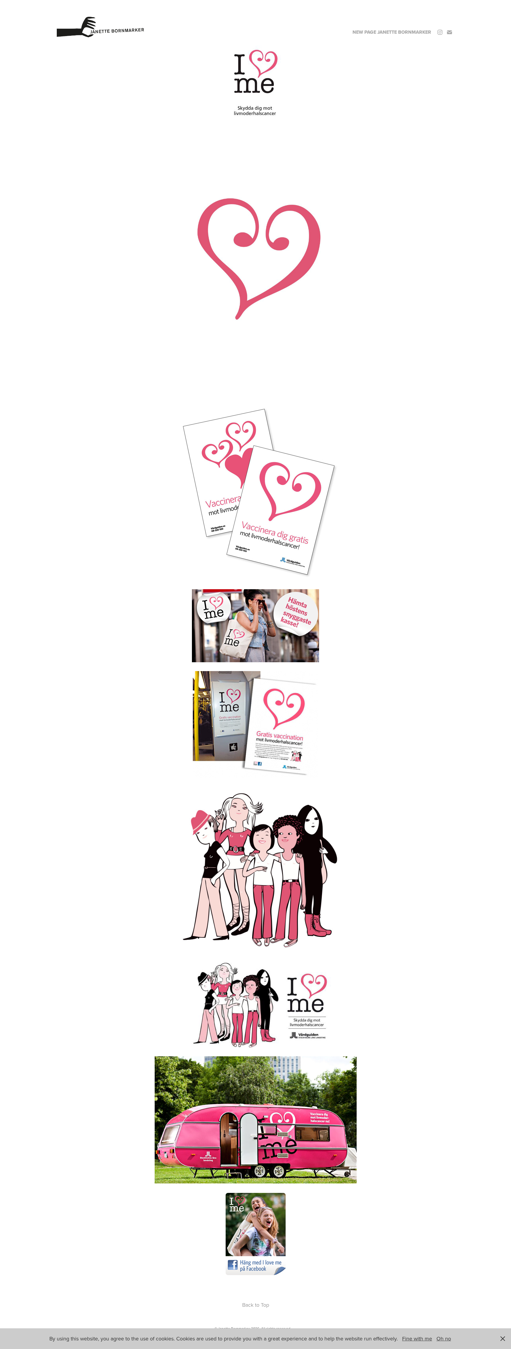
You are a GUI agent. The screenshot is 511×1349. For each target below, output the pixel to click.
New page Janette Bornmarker (391, 32)
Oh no (443, 1338)
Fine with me (417, 1338)
